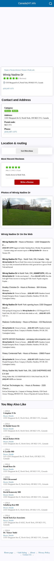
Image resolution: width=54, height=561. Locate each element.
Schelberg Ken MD (11, 505)
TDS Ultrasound (10, 479)
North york (31, 70)
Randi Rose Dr (9, 466)
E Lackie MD (8, 452)
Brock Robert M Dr (11, 439)
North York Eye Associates (14, 518)
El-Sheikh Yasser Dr (11, 426)
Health (15, 111)
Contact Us (27, 555)
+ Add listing (22, 553)
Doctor (7, 111)
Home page (8, 553)
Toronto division (15, 70)
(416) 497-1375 (8, 89)
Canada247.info (27, 3)
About (32, 553)
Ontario (6, 70)
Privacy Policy (44, 553)
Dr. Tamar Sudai (10, 533)
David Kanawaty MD (12, 492)
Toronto (24, 70)
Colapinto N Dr (9, 413)
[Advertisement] (27, 36)
